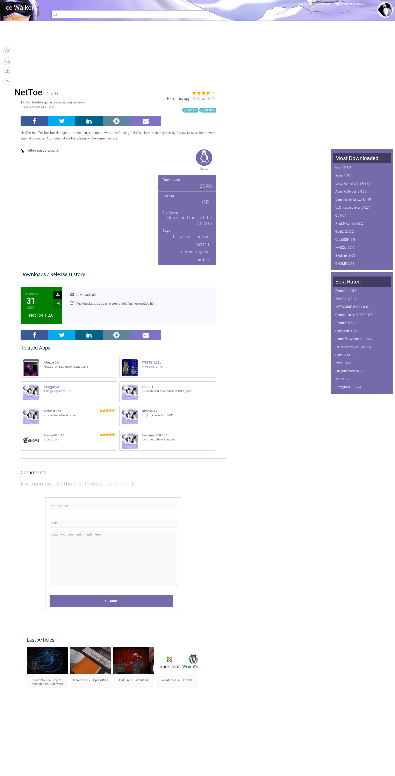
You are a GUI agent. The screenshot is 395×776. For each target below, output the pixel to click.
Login (326, 4)
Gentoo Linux (344, 315)
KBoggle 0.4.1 (52, 387)
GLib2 (339, 231)
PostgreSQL (344, 387)
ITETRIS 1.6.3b (151, 362)
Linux (86, 133)
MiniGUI (341, 299)
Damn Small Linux (348, 199)
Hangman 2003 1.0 (154, 435)
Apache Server (345, 191)
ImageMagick (345, 272)
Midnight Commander (350, 411)
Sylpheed (342, 331)
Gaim (339, 355)
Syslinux (341, 256)
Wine (339, 175)
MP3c (339, 379)
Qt (337, 215)
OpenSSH (342, 240)
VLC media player (347, 207)
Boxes (340, 427)
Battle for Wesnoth (348, 339)
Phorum (340, 323)
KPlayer (341, 395)
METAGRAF (343, 307)
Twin (338, 363)
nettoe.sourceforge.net (43, 150)
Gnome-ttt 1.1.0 (53, 435)
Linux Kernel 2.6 (346, 183)
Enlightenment (345, 371)
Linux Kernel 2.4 (346, 419)
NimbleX (341, 403)
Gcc (338, 167)
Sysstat (340, 291)
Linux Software (309, 4)
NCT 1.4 (147, 387)
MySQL (340, 248)
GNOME (341, 264)
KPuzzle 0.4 (51, 362)
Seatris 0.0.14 (52, 411)
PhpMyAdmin (345, 223)
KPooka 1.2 (149, 411)
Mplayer (341, 435)
